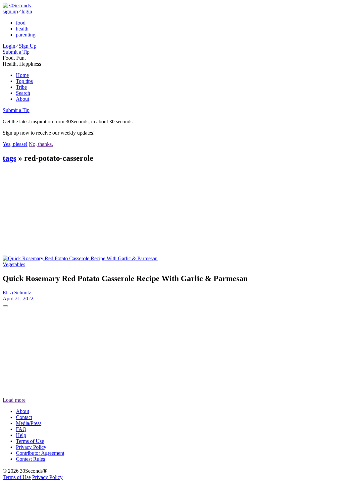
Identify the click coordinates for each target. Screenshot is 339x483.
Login (9, 46)
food (20, 23)
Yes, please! (15, 144)
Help (21, 435)
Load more (14, 400)
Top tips (24, 81)
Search (23, 93)
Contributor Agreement (40, 453)
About (22, 99)
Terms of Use (30, 441)
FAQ (21, 429)
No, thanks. (41, 144)
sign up (10, 11)
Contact (24, 417)
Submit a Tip (16, 52)
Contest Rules (30, 459)
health (22, 28)
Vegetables (14, 264)
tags (9, 158)
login (27, 11)
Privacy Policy (31, 447)
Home (22, 75)
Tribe (21, 87)
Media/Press (28, 423)
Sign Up (27, 46)
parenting (25, 34)
